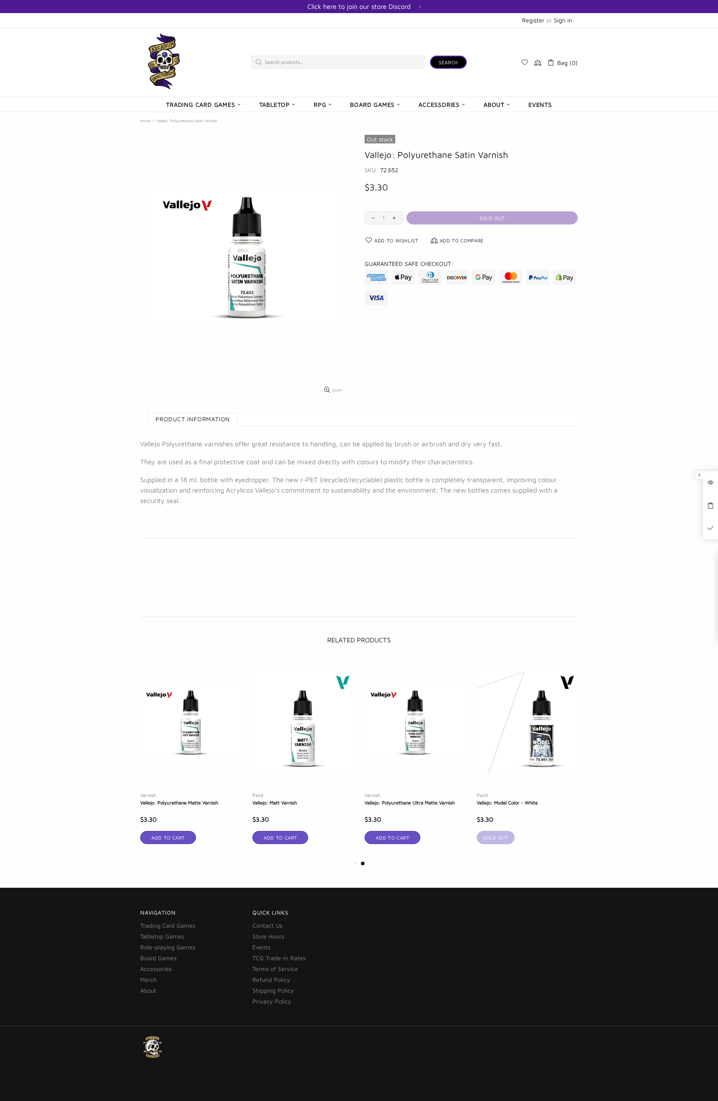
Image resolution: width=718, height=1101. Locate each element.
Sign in (563, 20)
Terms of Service (275, 968)
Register (533, 20)
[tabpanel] (415, 758)
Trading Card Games (167, 925)
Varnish (148, 795)
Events (261, 947)
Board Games (158, 958)
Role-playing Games (167, 947)
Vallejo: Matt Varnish (274, 803)
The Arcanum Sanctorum (164, 62)
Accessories (156, 968)
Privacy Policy (271, 1001)
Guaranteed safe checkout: (409, 263)
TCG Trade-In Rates (279, 958)
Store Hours (268, 936)
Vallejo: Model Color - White (507, 803)
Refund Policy (271, 979)
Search (448, 62)
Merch (148, 979)
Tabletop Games (162, 936)
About (148, 990)
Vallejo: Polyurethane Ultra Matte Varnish (410, 803)
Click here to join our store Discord (359, 6)
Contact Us (267, 925)
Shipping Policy (273, 990)
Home (145, 120)
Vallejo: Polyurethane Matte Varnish (179, 803)
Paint (258, 795)
